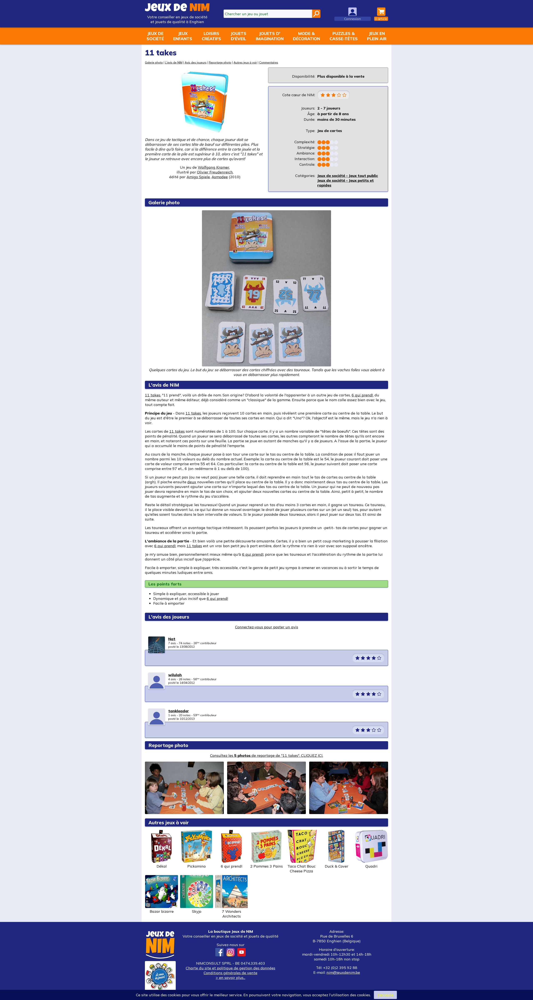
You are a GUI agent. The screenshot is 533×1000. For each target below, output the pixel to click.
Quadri (371, 866)
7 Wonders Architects (231, 914)
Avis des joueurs (196, 62)
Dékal (162, 866)
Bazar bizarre (162, 911)
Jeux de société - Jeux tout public (347, 175)
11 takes (152, 395)
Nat (171, 638)
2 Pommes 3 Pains (266, 866)
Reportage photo (220, 62)
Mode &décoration (306, 36)
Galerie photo (154, 62)
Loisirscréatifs (211, 36)
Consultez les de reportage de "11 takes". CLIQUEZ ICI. (266, 755)
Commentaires (268, 62)
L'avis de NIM (173, 62)
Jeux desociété (155, 36)
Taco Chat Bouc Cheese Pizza (302, 868)
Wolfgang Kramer (213, 167)
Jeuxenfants (182, 36)
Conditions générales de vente (230, 972)
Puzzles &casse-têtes (344, 36)
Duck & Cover (336, 866)
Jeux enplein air (376, 36)
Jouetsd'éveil (238, 36)
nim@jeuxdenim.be (343, 972)
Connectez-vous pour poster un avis (266, 627)
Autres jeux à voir (245, 62)
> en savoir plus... (230, 977)
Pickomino (196, 866)
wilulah (175, 674)
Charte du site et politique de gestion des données (230, 968)
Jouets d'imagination (270, 36)
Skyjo (196, 911)
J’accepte (385, 995)
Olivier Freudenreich (215, 172)
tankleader (178, 711)
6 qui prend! (362, 395)
